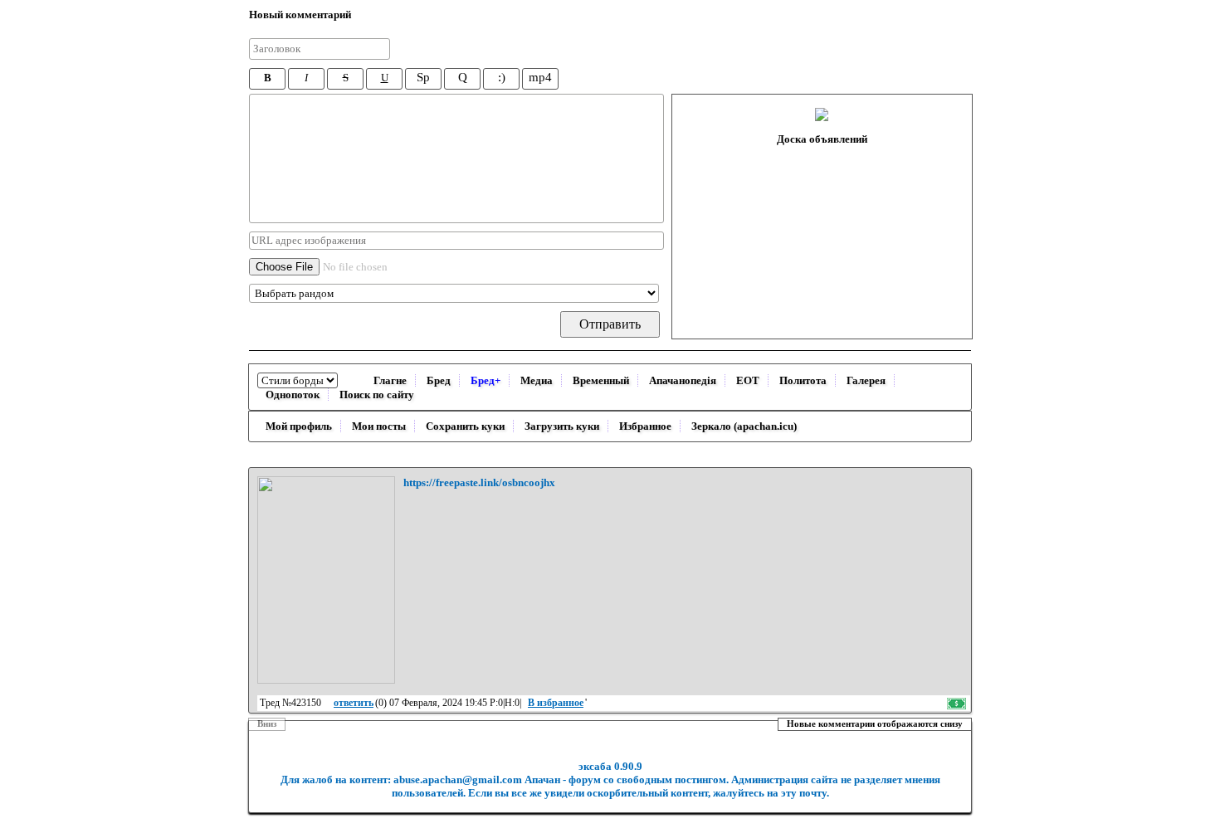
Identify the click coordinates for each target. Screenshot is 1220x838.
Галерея (866, 380)
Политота (803, 380)
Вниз (266, 723)
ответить (353, 703)
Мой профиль (299, 426)
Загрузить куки (562, 426)
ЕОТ (747, 380)
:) (501, 77)
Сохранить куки (465, 426)
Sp (423, 77)
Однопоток (293, 394)
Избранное (645, 426)
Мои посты (379, 426)
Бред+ (485, 380)
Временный (601, 380)
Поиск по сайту (376, 394)
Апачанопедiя (682, 380)
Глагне (390, 380)
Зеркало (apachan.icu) (744, 426)
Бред (439, 380)
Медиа (536, 380)
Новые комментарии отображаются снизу (875, 723)
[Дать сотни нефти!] (957, 703)
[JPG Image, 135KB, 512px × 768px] (326, 580)
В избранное (555, 703)
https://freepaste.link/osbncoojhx (479, 482)
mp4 (540, 77)
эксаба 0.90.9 (610, 766)
